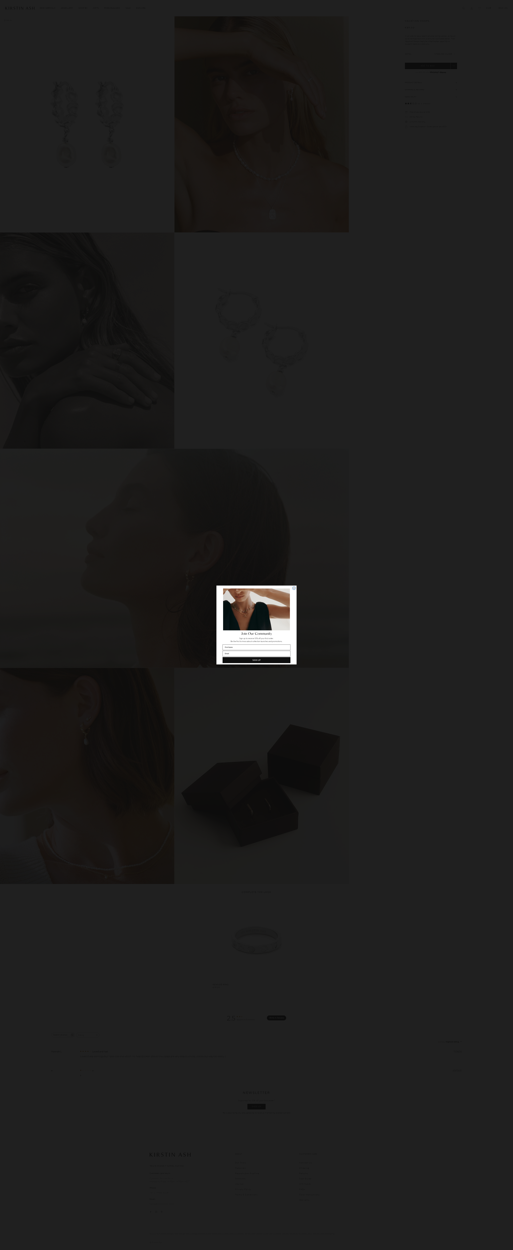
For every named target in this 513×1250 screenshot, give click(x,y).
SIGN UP (256, 660)
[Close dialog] (294, 588)
